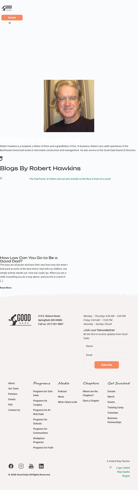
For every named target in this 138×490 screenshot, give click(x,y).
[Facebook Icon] (11, 466)
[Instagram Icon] (21, 466)
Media (63, 383)
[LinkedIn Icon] (41, 466)
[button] (9, 22)
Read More (6, 287)
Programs (41, 383)
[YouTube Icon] (31, 466)
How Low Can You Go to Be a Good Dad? (29, 259)
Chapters (91, 383)
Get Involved (119, 383)
